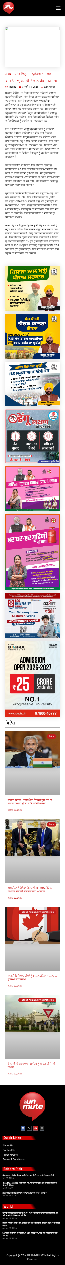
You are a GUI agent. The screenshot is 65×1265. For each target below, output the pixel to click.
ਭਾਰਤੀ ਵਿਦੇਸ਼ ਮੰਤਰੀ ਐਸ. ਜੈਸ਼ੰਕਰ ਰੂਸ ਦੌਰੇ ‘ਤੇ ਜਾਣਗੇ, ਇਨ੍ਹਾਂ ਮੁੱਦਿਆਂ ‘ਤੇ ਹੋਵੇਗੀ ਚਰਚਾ (30, 802)
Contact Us (9, 1150)
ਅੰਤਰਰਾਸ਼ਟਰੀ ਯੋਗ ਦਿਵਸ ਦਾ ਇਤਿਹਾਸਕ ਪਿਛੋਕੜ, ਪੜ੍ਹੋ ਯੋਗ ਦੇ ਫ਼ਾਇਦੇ (28, 1175)
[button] (58, 8)
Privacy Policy (10, 1154)
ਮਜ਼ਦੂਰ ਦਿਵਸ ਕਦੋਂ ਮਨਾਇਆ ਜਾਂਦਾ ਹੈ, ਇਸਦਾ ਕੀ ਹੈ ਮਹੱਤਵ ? (24, 1193)
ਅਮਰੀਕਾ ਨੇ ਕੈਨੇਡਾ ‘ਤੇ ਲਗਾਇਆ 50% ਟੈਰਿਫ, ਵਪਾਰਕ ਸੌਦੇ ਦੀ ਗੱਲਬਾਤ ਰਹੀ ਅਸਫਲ (30, 889)
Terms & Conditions (14, 1159)
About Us (8, 1145)
